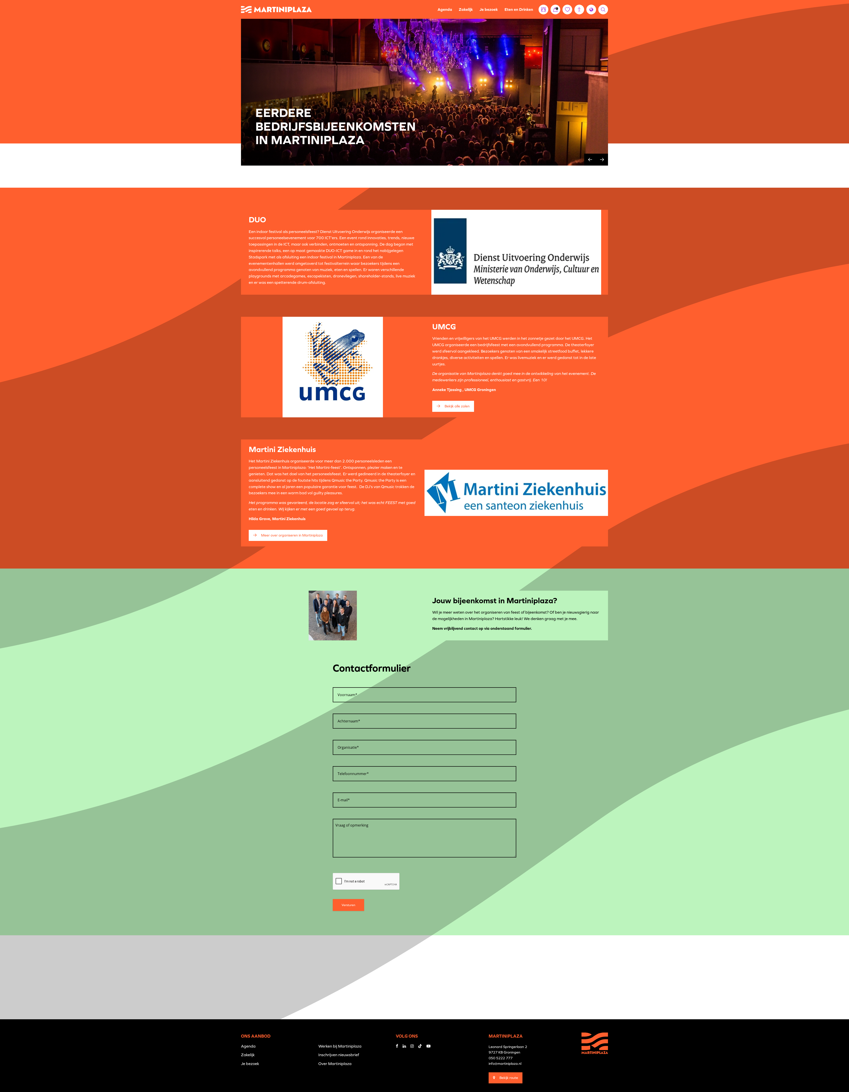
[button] (579, 9)
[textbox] (424, 693)
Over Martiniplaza (335, 1063)
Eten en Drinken (519, 9)
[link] (555, 9)
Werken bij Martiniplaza (339, 1046)
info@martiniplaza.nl (505, 1063)
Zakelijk (466, 9)
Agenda (445, 9)
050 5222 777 (500, 1058)
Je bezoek (489, 9)
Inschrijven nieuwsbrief (338, 1054)
